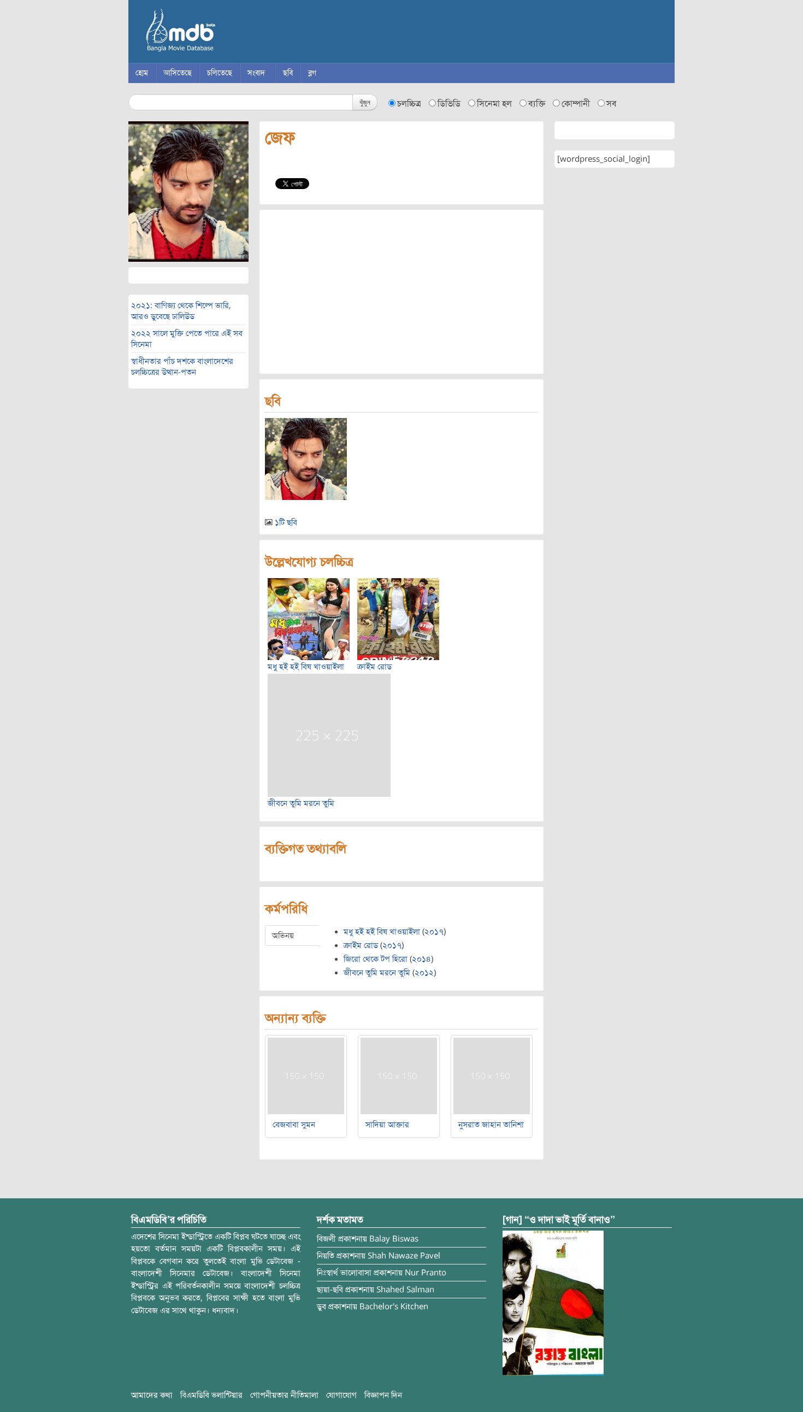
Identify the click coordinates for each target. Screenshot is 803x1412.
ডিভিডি (449, 103)
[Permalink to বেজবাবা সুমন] (306, 1075)
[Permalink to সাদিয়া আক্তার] (399, 1075)
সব (611, 103)
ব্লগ (312, 73)
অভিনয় (283, 935)
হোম (141, 73)
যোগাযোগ (341, 1395)
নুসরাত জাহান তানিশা (491, 1124)
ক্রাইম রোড (374, 667)
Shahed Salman (405, 1290)
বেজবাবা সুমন (294, 1124)
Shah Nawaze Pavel (404, 1256)
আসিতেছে (177, 73)
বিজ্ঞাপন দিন (383, 1395)
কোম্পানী (576, 103)
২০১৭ (434, 932)
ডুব (321, 1306)
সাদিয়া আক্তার (387, 1124)
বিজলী (326, 1239)
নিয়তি (325, 1256)
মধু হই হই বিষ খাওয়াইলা (306, 667)
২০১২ (424, 973)
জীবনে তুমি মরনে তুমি (301, 803)
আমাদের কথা (152, 1395)
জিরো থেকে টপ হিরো (376, 959)
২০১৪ (421, 959)
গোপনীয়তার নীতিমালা (284, 1395)
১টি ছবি (286, 522)
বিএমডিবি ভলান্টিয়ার (211, 1395)
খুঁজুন (364, 102)
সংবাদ (256, 73)
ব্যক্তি (536, 103)
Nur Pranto (425, 1273)
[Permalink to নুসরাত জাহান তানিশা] (491, 1075)
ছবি (288, 73)
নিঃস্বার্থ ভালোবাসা (344, 1273)
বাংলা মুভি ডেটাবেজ (227, 32)
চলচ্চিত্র (409, 103)
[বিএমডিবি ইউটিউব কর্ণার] (553, 1302)
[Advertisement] (401, 291)
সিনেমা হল (494, 103)
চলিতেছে (219, 73)
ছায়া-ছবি (330, 1290)
